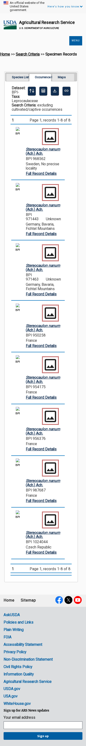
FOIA (7, 637)
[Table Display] (43, 91)
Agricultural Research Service (47, 22)
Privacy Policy (15, 652)
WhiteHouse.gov (17, 704)
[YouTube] (77, 600)
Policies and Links (18, 622)
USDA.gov (12, 689)
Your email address (19, 718)
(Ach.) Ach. (43, 151)
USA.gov (11, 696)
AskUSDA (12, 615)
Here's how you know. (64, 6)
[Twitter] (68, 600)
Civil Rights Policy (18, 667)
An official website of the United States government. (27, 6)
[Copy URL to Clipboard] (66, 91)
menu (76, 40)
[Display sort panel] (32, 91)
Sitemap (28, 600)
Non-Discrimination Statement (28, 659)
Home (5, 54)
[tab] (17, 77)
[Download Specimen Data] (55, 91)
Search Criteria (28, 54)
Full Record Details (41, 173)
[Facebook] (59, 600)
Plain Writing (14, 630)
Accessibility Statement (23, 644)
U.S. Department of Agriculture (39, 28)
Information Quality (19, 674)
